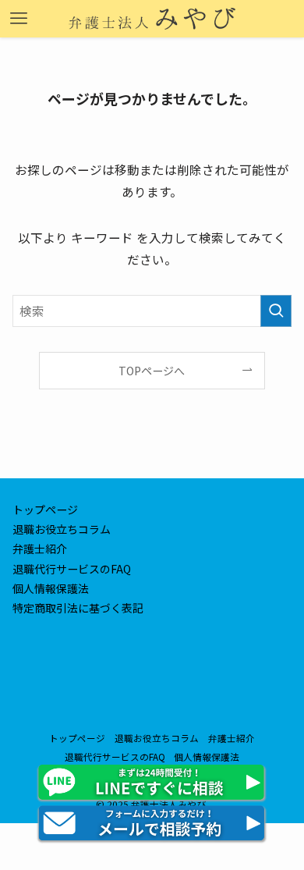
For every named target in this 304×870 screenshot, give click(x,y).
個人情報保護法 (50, 588)
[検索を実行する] (276, 311)
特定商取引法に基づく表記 (77, 608)
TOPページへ (151, 370)
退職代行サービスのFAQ (71, 569)
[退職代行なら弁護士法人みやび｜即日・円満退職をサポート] (152, 18)
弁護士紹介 (39, 548)
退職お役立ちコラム (61, 529)
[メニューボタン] (18, 18)
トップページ (45, 509)
